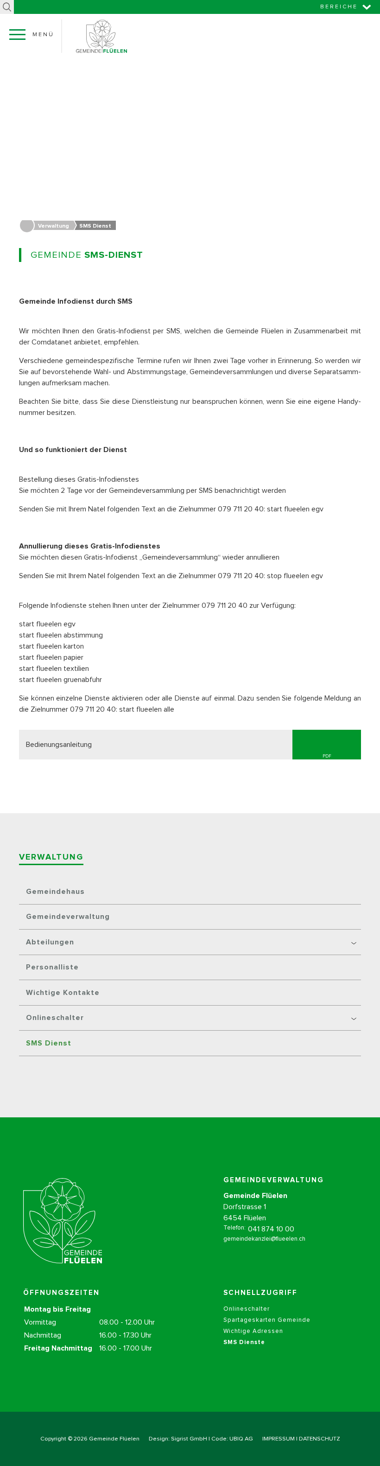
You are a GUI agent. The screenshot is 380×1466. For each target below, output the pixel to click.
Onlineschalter (246, 1309)
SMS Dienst (48, 1043)
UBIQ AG (241, 1439)
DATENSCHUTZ (319, 1439)
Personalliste (52, 967)
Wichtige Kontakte (63, 992)
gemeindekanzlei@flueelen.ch (264, 1239)
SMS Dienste (244, 1342)
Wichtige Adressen (253, 1331)
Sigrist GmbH (189, 1439)
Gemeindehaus (55, 891)
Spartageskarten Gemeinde (266, 1320)
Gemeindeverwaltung (68, 916)
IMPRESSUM (278, 1439)
